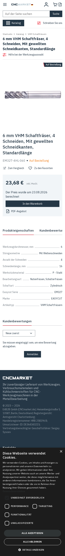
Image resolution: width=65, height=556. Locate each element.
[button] (32, 550)
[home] (22, 4)
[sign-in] (46, 4)
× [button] (61, 451)
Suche (56, 13)
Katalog (20, 34)
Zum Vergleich (16, 168)
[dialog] (32, 502)
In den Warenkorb (32, 203)
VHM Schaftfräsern (37, 34)
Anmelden (32, 354)
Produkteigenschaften (18, 230)
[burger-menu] (5, 4)
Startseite (7, 34)
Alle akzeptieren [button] (32, 533)
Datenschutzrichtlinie (14, 491)
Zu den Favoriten (43, 168)
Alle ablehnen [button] (32, 541)
